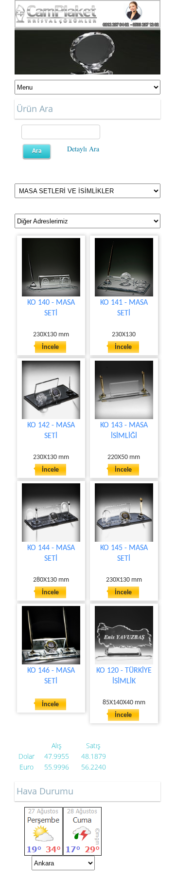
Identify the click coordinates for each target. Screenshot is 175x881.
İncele (50, 347)
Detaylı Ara (83, 148)
